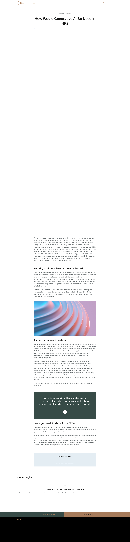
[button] (65, 462)
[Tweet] (65, 412)
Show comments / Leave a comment (65, 463)
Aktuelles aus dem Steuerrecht (94, 3)
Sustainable (68, 13)
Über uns (60, 3)
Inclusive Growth (23, 483)
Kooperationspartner (80, 3)
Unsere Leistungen (69, 3)
